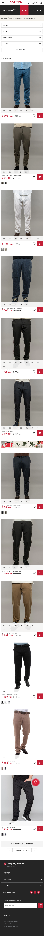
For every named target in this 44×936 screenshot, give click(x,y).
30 (32, 110)
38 (10, 238)
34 (10, 110)
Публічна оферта (9, 924)
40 (4, 238)
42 (4, 625)
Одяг (11, 18)
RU (5, 915)
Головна (4, 18)
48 (21, 567)
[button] (35, 782)
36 (4, 110)
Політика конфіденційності (12, 926)
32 (21, 110)
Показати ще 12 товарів (22, 844)
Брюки (17, 18)
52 (9, 567)
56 (4, 567)
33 (15, 110)
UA (10, 915)
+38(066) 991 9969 (16, 864)
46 (26, 567)
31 (26, 110)
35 (21, 362)
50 (15, 567)
